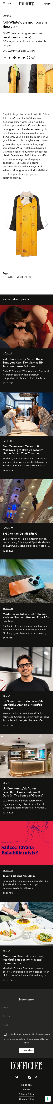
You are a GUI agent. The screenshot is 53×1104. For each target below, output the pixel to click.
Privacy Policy (26, 1094)
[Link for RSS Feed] (36, 1077)
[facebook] (9, 58)
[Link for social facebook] (23, 1077)
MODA (7, 16)
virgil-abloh (24, 277)
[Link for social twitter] (16, 1077)
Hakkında (26, 1084)
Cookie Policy (26, 1099)
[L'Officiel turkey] (26, 4)
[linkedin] (19, 58)
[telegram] (33, 58)
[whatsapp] (28, 58)
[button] (47, 224)
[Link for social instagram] (29, 1077)
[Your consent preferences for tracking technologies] (48, 1099)
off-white (9, 277)
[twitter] (23, 58)
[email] (5, 58)
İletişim (26, 1089)
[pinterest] (14, 58)
